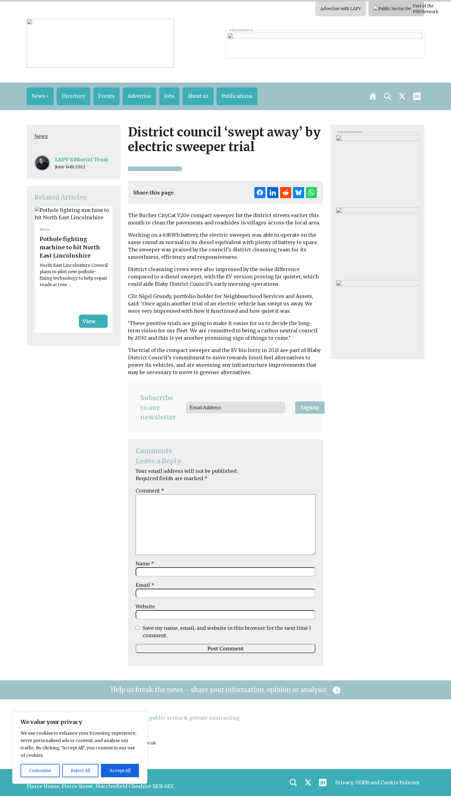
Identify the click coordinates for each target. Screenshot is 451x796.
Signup (310, 407)
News (41, 136)
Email (145, 585)
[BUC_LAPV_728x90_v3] (324, 44)
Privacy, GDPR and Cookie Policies (377, 782)
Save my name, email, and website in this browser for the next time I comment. (227, 631)
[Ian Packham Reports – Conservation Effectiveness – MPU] (377, 314)
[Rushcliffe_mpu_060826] (377, 169)
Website (145, 606)
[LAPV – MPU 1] (377, 241)
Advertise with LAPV (340, 8)
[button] (40, 96)
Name (145, 564)
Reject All (80, 770)
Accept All (120, 770)
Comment (150, 491)
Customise (40, 770)
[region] (79, 748)
